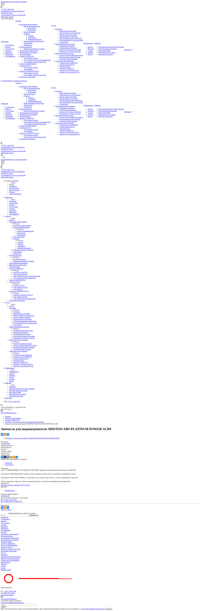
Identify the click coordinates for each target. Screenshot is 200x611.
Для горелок (28, 69)
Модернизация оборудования (69, 57)
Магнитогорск (14, 190)
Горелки (27, 34)
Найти (3, 607)
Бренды (8, 47)
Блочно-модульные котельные (70, 50)
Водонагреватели (26, 47)
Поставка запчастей (106, 54)
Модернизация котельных (108, 49)
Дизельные (32, 37)
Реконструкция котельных (64, 53)
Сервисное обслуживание (64, 61)
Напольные (32, 30)
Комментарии (10, 490)
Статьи (90, 51)
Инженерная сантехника (28, 52)
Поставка (58, 29)
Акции (90, 47)
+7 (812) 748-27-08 (9, 591)
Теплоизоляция (25, 54)
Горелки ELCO (64, 66)
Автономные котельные (68, 48)
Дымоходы (28, 45)
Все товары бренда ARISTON (11, 501)
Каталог (18, 21)
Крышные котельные (66, 46)
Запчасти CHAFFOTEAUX (29, 71)
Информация (88, 43)
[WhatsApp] (11, 457)
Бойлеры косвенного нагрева (34, 49)
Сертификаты (10, 56)
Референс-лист (6, 570)
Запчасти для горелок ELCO (69, 72)
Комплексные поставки (67, 31)
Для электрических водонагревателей (37, 60)
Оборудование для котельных (70, 33)
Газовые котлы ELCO (67, 65)
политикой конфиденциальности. (93, 609)
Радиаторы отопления (27, 77)
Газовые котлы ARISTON (68, 63)
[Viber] (8, 457)
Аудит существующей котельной (71, 55)
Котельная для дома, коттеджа (70, 51)
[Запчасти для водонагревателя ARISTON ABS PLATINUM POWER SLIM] (32, 438)
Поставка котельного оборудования (111, 47)
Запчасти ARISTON (27, 56)
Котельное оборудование (28, 24)
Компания (4, 41)
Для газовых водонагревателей (35, 62)
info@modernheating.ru (9, 413)
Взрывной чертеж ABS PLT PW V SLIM (15, 485)
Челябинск (13, 186)
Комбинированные (35, 39)
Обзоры (90, 52)
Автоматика (28, 43)
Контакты (127, 50)
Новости (91, 49)
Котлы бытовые (29, 32)
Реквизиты (9, 54)
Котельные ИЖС (105, 51)
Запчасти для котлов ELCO (69, 70)
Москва (12, 192)
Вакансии (8, 52)
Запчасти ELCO (25, 66)
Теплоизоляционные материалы (70, 38)
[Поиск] (3, 4)
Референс (97, 43)
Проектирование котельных (65, 44)
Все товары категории (9, 500)
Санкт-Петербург (15, 194)
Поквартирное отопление (68, 36)
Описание (8, 463)
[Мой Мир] (8, 434)
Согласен (109, 609)
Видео (90, 54)
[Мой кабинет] (2, 165)
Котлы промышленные (32, 26)
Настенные (32, 28)
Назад (13, 183)
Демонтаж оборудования (68, 59)
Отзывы (8, 51)
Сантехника (63, 42)
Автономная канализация (29, 51)
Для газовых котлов (31, 58)
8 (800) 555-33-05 (9, 593)
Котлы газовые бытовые (68, 35)
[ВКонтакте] (2, 434)
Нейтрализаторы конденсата (34, 41)
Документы (9, 465)
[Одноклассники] (5, 434)
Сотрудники (9, 49)
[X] (5, 457)
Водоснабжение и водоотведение (71, 40)
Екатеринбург (14, 188)
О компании (9, 45)
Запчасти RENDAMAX (28, 64)
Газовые (31, 36)
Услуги (53, 25)
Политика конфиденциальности (12, 603)
